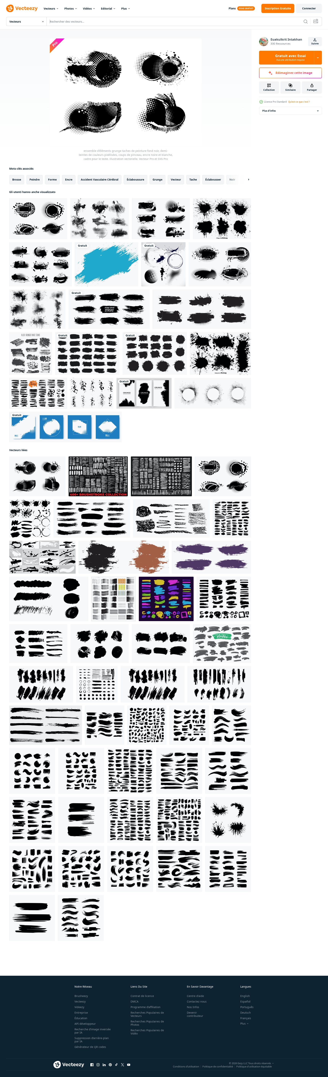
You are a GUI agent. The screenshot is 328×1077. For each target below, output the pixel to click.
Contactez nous (197, 1001)
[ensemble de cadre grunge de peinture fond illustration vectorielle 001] (40, 264)
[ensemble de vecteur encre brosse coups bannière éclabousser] (124, 557)
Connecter (309, 8)
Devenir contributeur (195, 1014)
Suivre (315, 43)
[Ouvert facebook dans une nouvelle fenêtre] (91, 1064)
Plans (232, 8)
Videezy (79, 1007)
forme (52, 179)
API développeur (85, 1023)
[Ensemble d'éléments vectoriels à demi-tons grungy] (99, 218)
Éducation (80, 1018)
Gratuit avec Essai (290, 58)
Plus (124, 8)
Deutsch (245, 1012)
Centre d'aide (195, 996)
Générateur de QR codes (90, 1047)
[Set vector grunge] (163, 264)
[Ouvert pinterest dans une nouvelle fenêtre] (110, 1064)
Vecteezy (80, 1001)
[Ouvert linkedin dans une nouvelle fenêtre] (104, 1064)
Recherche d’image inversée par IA (92, 1030)
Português (247, 1007)
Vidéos (87, 8)
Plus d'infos (269, 110)
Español (245, 1001)
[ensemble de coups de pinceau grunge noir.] (99, 643)
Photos (69, 8)
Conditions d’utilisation (186, 1066)
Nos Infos (193, 1007)
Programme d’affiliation (145, 1007)
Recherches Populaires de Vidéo (147, 1031)
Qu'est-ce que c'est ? (299, 101)
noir (232, 179)
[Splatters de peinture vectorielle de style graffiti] (222, 218)
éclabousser (213, 179)
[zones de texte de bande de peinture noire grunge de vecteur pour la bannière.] (155, 353)
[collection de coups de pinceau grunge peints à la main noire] (87, 353)
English (245, 996)
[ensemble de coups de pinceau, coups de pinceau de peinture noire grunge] (97, 684)
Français (245, 1018)
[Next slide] (245, 179)
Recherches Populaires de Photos (147, 1023)
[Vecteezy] (22, 8)
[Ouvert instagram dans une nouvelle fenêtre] (98, 1064)
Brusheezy (81, 996)
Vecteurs (49, 8)
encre (68, 179)
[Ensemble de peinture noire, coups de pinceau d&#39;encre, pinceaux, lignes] (222, 643)
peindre (34, 179)
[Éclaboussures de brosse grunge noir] (30, 353)
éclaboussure (135, 179)
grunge (157, 179)
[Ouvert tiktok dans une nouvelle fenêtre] (116, 1064)
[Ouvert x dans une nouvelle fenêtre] (122, 1064)
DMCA (134, 1001)
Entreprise (81, 1012)
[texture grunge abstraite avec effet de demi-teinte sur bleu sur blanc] (65, 427)
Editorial (106, 8)
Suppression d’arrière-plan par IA (91, 1039)
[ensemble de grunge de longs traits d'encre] (45, 725)
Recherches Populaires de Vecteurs (147, 1014)
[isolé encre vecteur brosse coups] (211, 557)
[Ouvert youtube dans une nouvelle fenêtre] (128, 1064)
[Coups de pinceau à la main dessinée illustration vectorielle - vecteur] (38, 393)
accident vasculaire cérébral (99, 179)
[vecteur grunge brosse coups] (228, 820)
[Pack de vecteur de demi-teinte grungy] (37, 309)
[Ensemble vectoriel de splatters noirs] (220, 353)
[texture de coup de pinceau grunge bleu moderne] (106, 264)
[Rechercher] (305, 21)
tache (193, 179)
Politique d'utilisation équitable (254, 1066)
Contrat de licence (142, 996)
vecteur (176, 179)
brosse (16, 179)
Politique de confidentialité (217, 1066)
